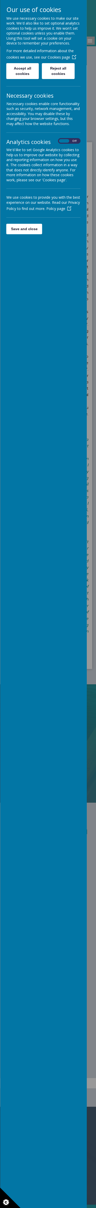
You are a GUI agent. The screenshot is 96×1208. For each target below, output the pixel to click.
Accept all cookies (22, 71)
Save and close (24, 229)
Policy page (55, 208)
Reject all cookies (58, 71)
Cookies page (58, 57)
